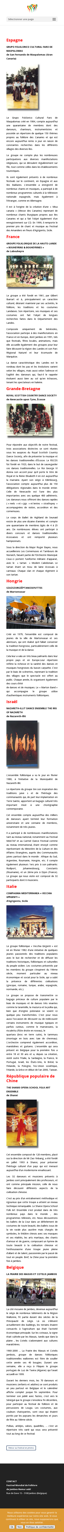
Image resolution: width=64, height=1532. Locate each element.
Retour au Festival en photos (21, 1448)
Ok (12, 1527)
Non (20, 1527)
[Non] (60, 1520)
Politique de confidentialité (40, 1527)
